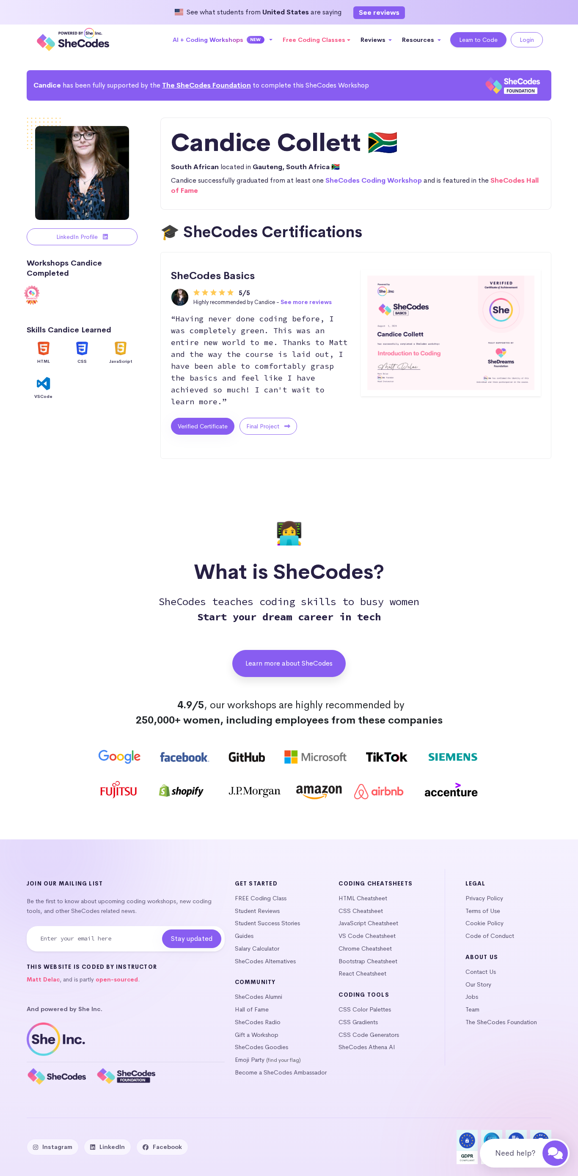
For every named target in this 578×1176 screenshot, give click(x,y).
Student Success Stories (267, 923)
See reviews (379, 12)
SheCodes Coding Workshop (373, 180)
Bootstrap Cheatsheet (368, 961)
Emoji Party (249, 1060)
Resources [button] (419, 40)
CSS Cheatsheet (361, 911)
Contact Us (480, 972)
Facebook (167, 1147)
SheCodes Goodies (261, 1047)
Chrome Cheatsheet (365, 948)
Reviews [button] (374, 40)
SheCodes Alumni (258, 997)
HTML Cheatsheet (363, 898)
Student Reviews (257, 911)
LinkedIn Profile (77, 237)
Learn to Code (478, 40)
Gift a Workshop (256, 1035)
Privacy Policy (484, 898)
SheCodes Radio (258, 1022)
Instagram (57, 1147)
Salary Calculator (257, 948)
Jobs (471, 997)
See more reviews (306, 302)
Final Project (263, 426)
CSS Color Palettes (365, 1009)
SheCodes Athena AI (367, 1047)
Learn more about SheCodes (289, 663)
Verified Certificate (203, 426)
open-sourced (117, 979)
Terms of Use (482, 911)
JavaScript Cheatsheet (368, 923)
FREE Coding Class (260, 898)
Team (472, 1009)
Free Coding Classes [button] (314, 40)
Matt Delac (43, 979)
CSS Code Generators (369, 1035)
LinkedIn (112, 1147)
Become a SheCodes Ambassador (281, 1072)
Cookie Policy (484, 923)
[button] (223, 39)
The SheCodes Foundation (206, 85)
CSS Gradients (358, 1022)
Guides (244, 936)
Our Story (478, 984)
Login (527, 40)
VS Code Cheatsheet (367, 936)
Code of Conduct (489, 936)
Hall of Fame (252, 1009)
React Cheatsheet (362, 973)
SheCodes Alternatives (265, 961)
